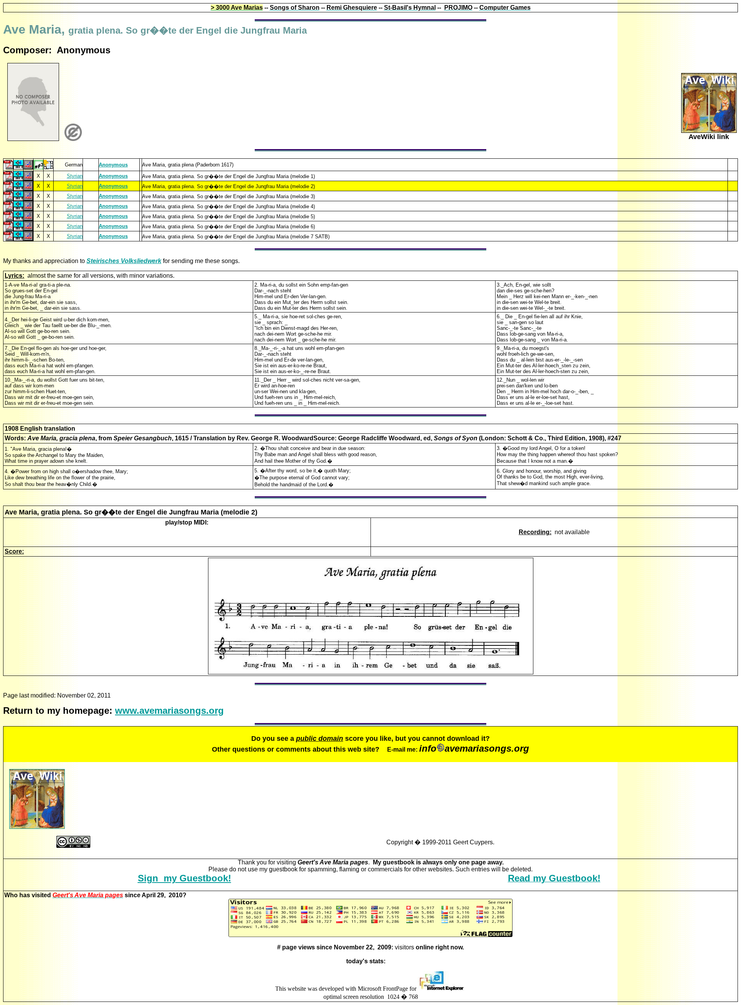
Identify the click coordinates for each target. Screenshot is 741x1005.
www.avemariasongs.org (169, 710)
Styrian (75, 176)
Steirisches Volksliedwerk (123, 261)
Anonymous (113, 165)
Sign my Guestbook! (184, 878)
